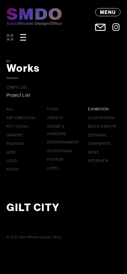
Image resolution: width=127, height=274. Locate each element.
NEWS (93, 152)
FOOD (52, 109)
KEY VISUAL (18, 126)
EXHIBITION (98, 109)
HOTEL (53, 168)
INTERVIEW (98, 160)
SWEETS (55, 118)
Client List (17, 87)
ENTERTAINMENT (63, 142)
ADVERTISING (60, 151)
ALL (10, 109)
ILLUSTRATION (101, 118)
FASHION (55, 159)
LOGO (12, 160)
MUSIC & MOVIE (102, 126)
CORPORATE (99, 143)
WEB (11, 152)
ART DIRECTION (21, 118)
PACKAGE (15, 143)
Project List (18, 95)
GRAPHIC (15, 135)
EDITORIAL (97, 135)
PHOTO (13, 169)
